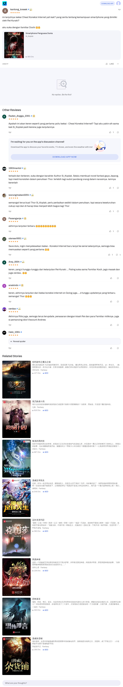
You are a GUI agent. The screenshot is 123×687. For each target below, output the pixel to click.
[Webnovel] (4, 3)
